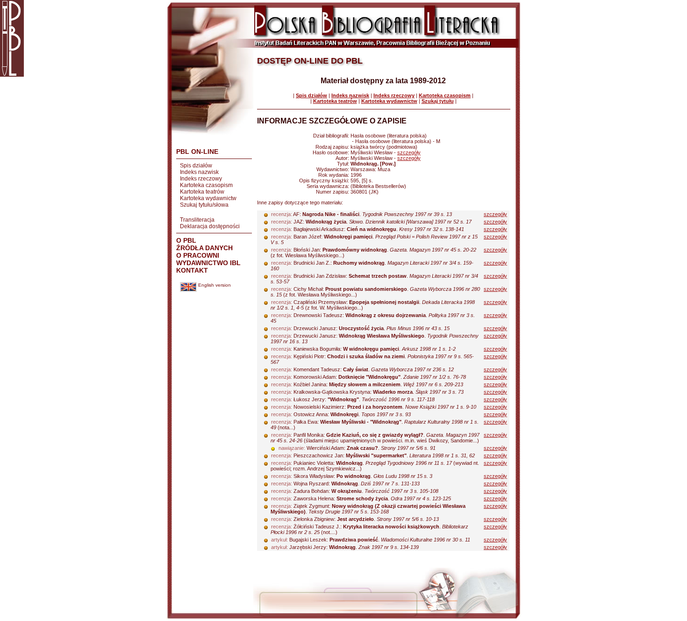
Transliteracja (197, 220)
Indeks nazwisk (199, 172)
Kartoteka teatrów (202, 191)
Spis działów (196, 165)
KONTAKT (192, 270)
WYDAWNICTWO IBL (208, 263)
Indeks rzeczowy (201, 178)
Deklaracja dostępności (210, 226)
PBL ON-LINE (197, 151)
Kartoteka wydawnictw (208, 198)
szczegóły (409, 152)
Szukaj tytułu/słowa (204, 205)
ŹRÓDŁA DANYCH (204, 248)
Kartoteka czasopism (206, 185)
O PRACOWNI (197, 255)
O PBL (186, 240)
